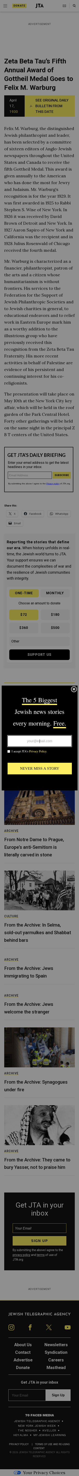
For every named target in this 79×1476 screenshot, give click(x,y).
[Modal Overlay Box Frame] (40, 738)
